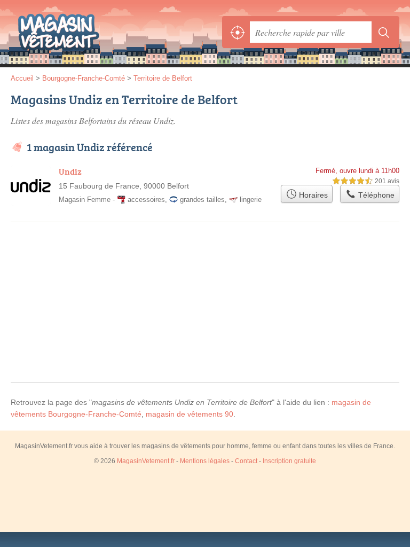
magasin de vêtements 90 (189, 414)
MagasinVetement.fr (58, 32)
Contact (246, 461)
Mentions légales (205, 461)
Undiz (70, 171)
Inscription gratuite (289, 461)
